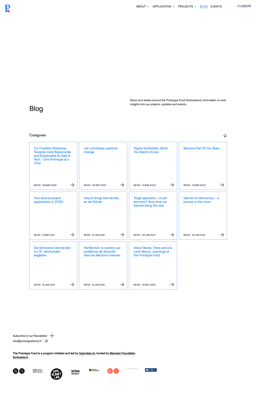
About (141, 6)
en (239, 6)
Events (216, 6)
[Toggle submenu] (148, 6)
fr (249, 6)
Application (162, 6)
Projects (185, 6)
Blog (204, 6)
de (244, 6)
